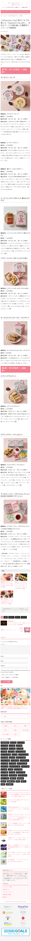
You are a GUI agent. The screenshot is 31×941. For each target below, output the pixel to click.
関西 (15, 730)
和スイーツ (4, 778)
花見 (24, 781)
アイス (13, 742)
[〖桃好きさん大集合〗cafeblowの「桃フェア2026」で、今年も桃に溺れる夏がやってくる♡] (15, 704)
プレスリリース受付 (7, 887)
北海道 (5, 726)
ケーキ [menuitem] (20, 11)
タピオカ (4, 757)
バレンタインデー (15, 766)
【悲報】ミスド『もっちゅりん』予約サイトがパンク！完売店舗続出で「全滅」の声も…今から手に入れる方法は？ (19, 832)
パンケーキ (18, 769)
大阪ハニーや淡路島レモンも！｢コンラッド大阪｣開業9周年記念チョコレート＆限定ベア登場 (19, 846)
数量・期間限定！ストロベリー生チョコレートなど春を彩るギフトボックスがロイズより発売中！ (7, 601)
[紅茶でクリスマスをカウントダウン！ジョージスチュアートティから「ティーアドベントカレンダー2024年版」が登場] (21, 577)
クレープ (12, 748)
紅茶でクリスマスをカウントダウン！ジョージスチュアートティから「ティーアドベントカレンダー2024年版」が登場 (21, 585)
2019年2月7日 (5, 31)
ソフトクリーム (23, 754)
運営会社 (5, 897)
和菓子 (12, 778)
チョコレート (21, 757)
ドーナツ (12, 763)
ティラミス (14, 760)
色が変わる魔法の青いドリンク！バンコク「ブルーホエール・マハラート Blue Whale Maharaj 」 (18, 809)
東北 (15, 726)
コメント (3, 644)
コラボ (3, 751)
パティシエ (25, 766)
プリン (12, 772)
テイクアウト (24, 760)
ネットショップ (22, 763)
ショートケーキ (5, 754)
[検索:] (15, 716)
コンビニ (11, 751)
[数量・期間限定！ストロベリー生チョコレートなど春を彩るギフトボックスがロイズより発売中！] (7, 594)
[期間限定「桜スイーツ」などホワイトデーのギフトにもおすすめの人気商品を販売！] (7, 577)
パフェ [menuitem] (10, 11)
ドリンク (24, 617)
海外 (15, 734)
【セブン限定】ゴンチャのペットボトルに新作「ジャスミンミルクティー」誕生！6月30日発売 (19, 854)
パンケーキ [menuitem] (4, 11)
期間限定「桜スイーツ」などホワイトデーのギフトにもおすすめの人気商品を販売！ (7, 584)
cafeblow (5, 742)
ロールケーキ (22, 775)
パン (11, 769)
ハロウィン (4, 766)
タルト (12, 757)
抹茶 (3, 781)
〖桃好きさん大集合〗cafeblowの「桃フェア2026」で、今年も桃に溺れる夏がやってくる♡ (14, 707)
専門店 (20, 778)
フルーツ (4, 772)
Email (2, 661)
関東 (25, 726)
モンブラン (13, 775)
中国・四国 (25, 730)
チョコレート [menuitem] (26, 11)
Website (3, 665)
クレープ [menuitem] (15, 11)
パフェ (3, 769)
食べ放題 (10, 784)
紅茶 (6, 617)
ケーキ (20, 748)
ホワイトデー (20, 772)
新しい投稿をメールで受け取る (10, 677)
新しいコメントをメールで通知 (10, 675)
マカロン (4, 775)
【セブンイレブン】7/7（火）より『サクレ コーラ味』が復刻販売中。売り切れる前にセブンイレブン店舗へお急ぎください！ (19, 794)
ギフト (17, 617)
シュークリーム (20, 751)
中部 (5, 730)
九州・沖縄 (5, 734)
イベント (21, 742)
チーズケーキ (5, 760)
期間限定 (11, 781)
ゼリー (14, 754)
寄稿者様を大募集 (7, 894)
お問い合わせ (6, 889)
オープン (4, 745)
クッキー (11, 617)
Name (2, 656)
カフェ (12, 745)
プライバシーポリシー (8, 892)
